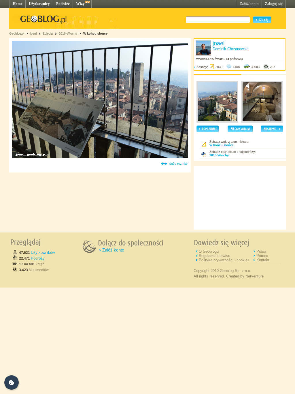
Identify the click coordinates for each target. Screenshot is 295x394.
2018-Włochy (68, 33)
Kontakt (262, 260)
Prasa (261, 251)
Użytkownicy (39, 3)
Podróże (63, 3)
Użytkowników (43, 252)
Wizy (80, 3)
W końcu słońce (95, 33)
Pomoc (262, 256)
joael (33, 33)
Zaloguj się (274, 3)
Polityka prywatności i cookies (224, 260)
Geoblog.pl (16, 33)
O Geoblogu (209, 251)
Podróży (38, 258)
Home (17, 3)
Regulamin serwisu (214, 256)
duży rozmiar (178, 163)
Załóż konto (249, 3)
